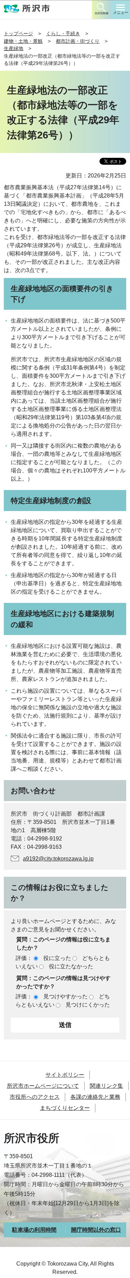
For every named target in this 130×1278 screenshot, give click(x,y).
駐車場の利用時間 (34, 1230)
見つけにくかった (88, 1005)
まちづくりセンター (65, 1108)
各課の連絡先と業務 (95, 1097)
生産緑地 (13, 48)
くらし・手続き (63, 33)
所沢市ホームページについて (43, 1086)
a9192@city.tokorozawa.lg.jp (58, 859)
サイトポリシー (64, 1075)
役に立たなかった (71, 966)
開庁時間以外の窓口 (96, 1230)
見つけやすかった (65, 996)
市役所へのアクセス (35, 1097)
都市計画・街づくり (77, 41)
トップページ (18, 33)
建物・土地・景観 (23, 41)
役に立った (57, 958)
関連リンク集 (106, 1086)
